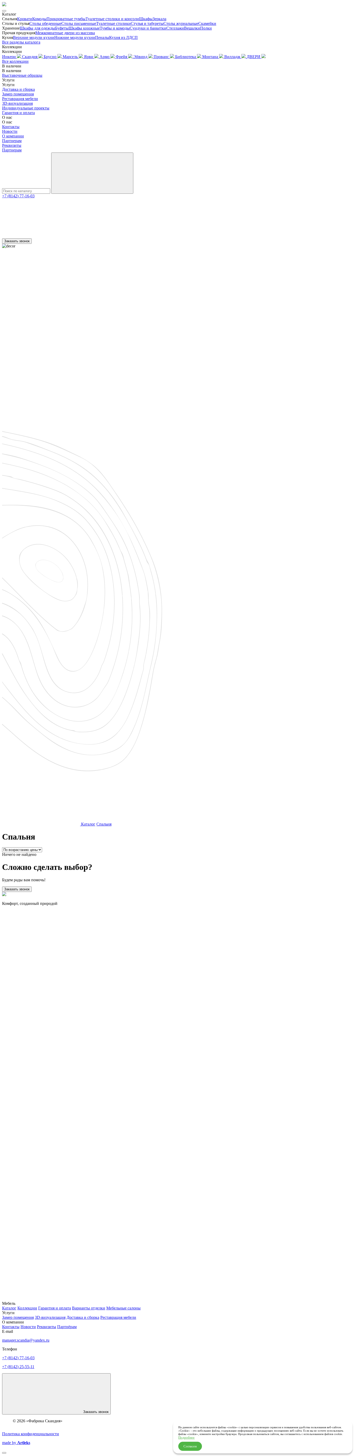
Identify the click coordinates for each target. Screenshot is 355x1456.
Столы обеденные (45, 23)
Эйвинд (140, 56)
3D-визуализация (17, 103)
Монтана (210, 56)
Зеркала (159, 19)
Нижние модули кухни (74, 37)
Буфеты (62, 28)
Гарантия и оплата (18, 112)
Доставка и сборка (18, 89)
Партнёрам (67, 1327)
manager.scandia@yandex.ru (25, 1340)
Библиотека (186, 56)
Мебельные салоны (123, 1308)
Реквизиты (11, 145)
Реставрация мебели (20, 98)
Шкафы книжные (84, 28)
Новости (9, 131)
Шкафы (146, 19)
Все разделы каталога (21, 42)
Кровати (24, 19)
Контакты (10, 126)
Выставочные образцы (22, 75)
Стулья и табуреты (147, 23)
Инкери (9, 56)
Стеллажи (175, 28)
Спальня (103, 824)
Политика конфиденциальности (30, 1434)
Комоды (39, 19)
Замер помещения (18, 94)
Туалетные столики (113, 23)
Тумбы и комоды (115, 28)
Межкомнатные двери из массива (65, 33)
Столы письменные (78, 23)
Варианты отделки (88, 1308)
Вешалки (192, 28)
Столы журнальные (180, 23)
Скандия (30, 56)
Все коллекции (15, 61)
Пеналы (102, 37)
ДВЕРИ (254, 56)
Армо (105, 56)
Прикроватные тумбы (66, 19)
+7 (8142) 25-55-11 (18, 1366)
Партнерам (12, 140)
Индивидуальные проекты (25, 108)
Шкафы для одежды (37, 28)
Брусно (50, 56)
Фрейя (122, 56)
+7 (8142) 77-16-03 (18, 196)
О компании (13, 136)
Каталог (88, 824)
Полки (206, 28)
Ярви (89, 56)
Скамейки (207, 23)
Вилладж (232, 56)
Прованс (162, 56)
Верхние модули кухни (33, 37)
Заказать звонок (17, 241)
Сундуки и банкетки (148, 28)
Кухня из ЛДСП (123, 37)
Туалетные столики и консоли (112, 19)
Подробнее (186, 1437)
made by (16, 1442)
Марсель (71, 56)
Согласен (190, 1446)
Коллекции (27, 1308)
